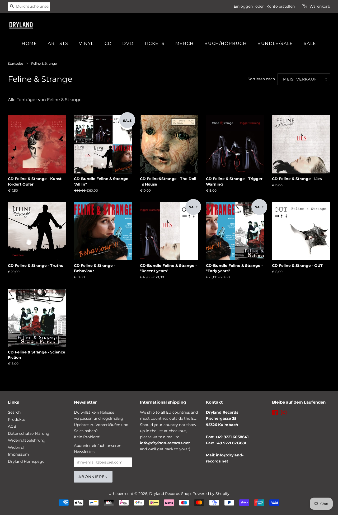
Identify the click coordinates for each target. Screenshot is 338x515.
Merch (184, 43)
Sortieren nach (261, 79)
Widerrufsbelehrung (26, 440)
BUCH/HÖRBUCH (225, 43)
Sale (310, 43)
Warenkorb (319, 6)
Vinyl (86, 43)
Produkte (16, 419)
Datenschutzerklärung (28, 433)
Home (29, 43)
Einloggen (243, 6)
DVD (127, 43)
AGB (12, 426)
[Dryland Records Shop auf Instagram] (284, 414)
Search (14, 412)
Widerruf (16, 447)
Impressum (18, 454)
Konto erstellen (280, 6)
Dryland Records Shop (170, 494)
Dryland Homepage (26, 461)
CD (108, 43)
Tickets (154, 43)
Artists (58, 43)
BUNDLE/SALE (275, 43)
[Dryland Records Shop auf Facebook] (275, 414)
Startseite (15, 63)
